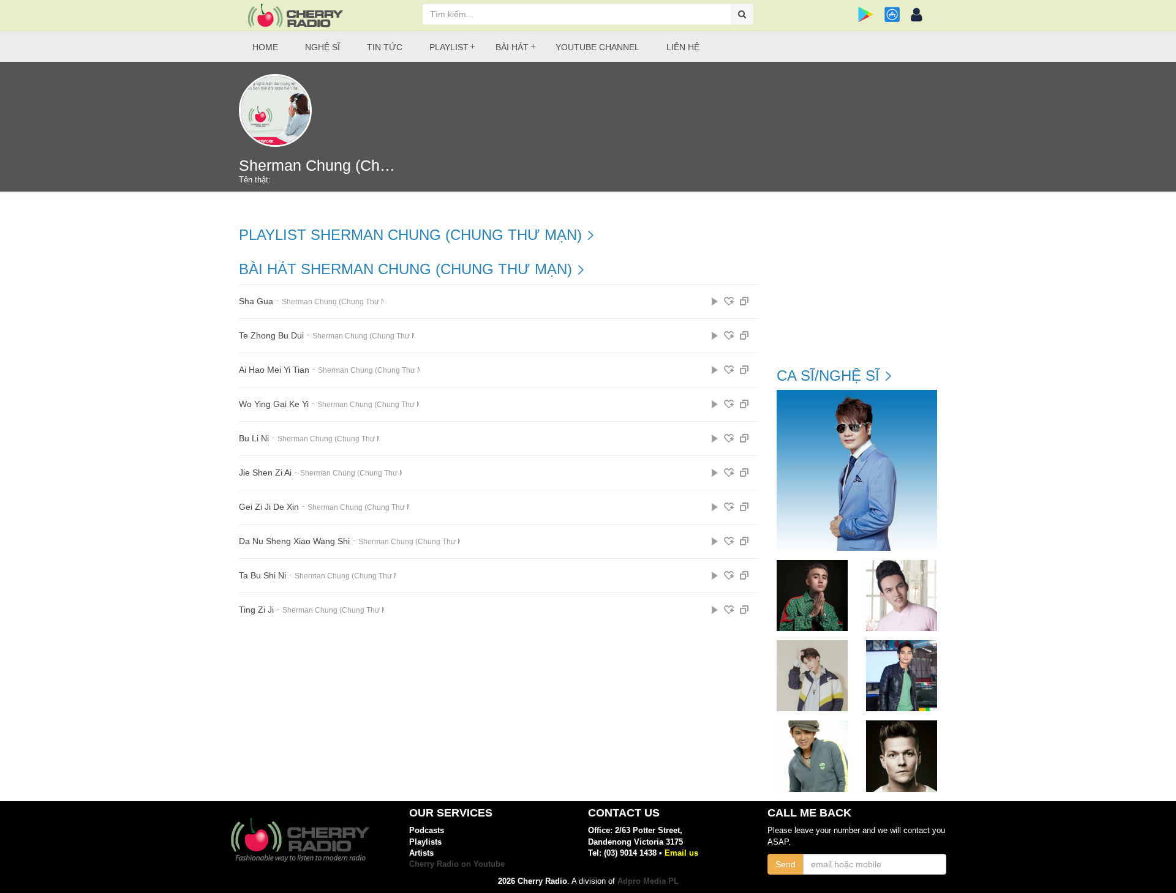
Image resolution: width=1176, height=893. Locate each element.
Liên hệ (682, 47)
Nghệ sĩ (322, 47)
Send (785, 864)
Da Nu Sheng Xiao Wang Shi (294, 541)
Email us (681, 853)
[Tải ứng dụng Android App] (865, 14)
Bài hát (512, 47)
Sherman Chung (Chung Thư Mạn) (340, 301)
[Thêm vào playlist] (729, 301)
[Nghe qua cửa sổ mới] (744, 301)
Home (265, 47)
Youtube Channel (597, 47)
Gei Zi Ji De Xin (269, 507)
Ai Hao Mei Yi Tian (274, 370)
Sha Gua (256, 301)
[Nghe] (715, 301)
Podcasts (426, 830)
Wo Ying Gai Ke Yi (274, 404)
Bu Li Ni (254, 438)
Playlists (425, 841)
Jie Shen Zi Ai (265, 472)
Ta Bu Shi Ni (262, 575)
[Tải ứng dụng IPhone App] (892, 14)
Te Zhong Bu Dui (271, 335)
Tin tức (384, 47)
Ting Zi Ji (256, 610)
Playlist (449, 47)
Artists (421, 853)
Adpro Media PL (648, 881)
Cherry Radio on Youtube (457, 864)
